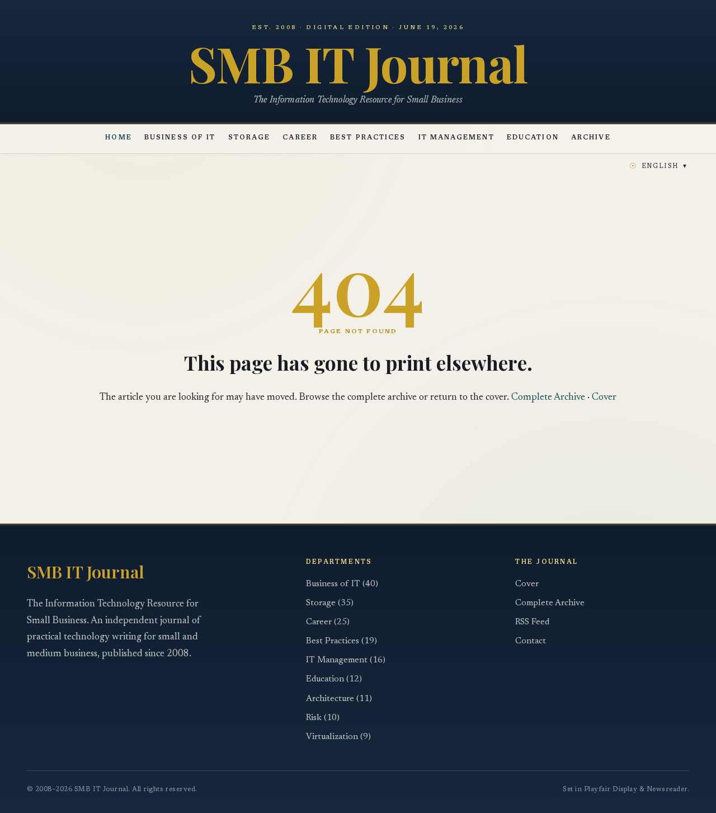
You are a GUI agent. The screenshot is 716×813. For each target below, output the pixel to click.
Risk (323, 718)
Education (533, 139)
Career (299, 139)
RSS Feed (532, 622)
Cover (604, 398)
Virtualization (338, 737)
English (658, 166)
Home (118, 139)
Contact (530, 641)
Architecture (339, 699)
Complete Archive (548, 398)
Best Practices (368, 139)
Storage (249, 139)
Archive (591, 139)
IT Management (456, 139)
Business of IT (179, 139)
